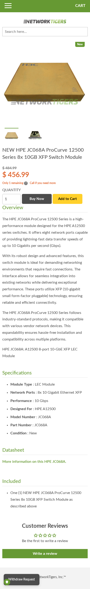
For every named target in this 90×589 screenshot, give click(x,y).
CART (80, 6)
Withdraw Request (21, 579)
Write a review (45, 553)
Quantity (11, 190)
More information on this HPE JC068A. (34, 461)
